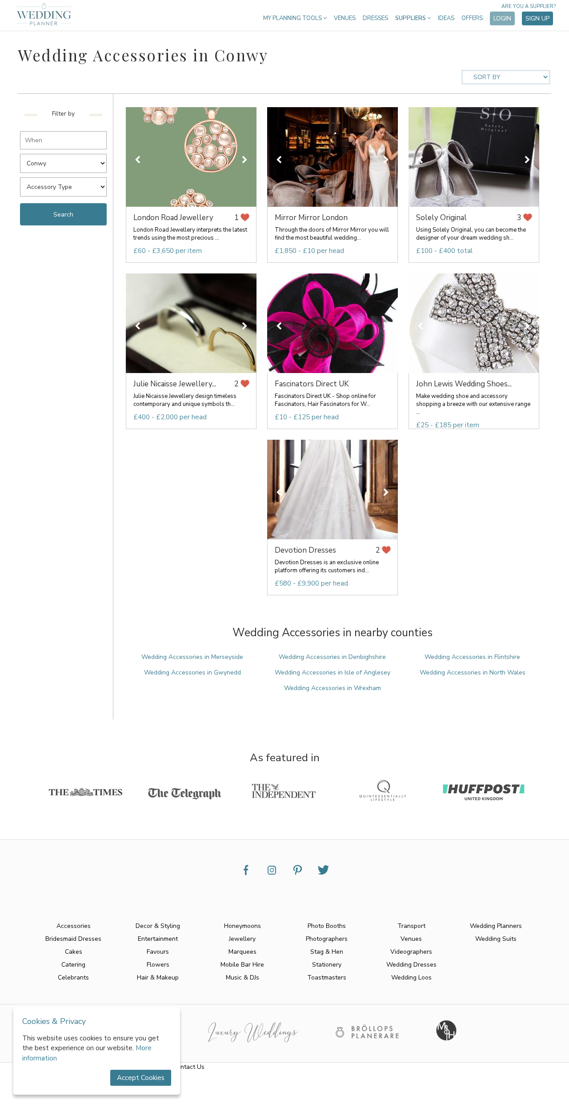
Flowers (158, 964)
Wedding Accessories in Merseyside (192, 657)
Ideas (446, 18)
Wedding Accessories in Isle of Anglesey (332, 672)
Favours (158, 951)
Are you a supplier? (528, 6)
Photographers (327, 939)
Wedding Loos (411, 977)
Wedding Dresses (411, 964)
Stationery (326, 964)
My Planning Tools (293, 18)
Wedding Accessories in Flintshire (472, 657)
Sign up (537, 18)
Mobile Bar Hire (242, 964)
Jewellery (242, 939)
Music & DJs (242, 977)
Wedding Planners (496, 926)
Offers (472, 18)
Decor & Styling (158, 926)
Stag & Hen (326, 951)
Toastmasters (326, 977)
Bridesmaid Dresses (73, 939)
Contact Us (188, 1067)
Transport (411, 926)
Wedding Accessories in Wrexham (332, 688)
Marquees (242, 951)
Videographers (411, 951)
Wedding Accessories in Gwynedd (192, 672)
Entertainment (158, 939)
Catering (73, 964)
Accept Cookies (140, 1077)
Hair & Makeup (158, 977)
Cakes (73, 951)
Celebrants (73, 977)
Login (502, 18)
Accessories (73, 926)
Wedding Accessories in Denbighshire (332, 657)
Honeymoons (242, 926)
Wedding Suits (496, 939)
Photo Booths (327, 926)
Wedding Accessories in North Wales (472, 672)
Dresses (375, 18)
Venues (345, 18)
